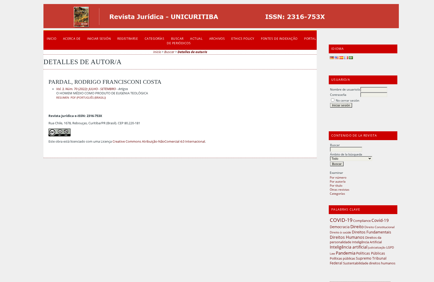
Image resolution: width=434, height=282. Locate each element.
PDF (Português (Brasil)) (88, 97)
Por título (336, 185)
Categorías (337, 193)
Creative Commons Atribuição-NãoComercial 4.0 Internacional (159, 141)
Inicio (52, 38)
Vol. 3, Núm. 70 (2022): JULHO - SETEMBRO (86, 89)
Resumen (62, 97)
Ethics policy (242, 38)
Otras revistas (339, 189)
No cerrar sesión (347, 100)
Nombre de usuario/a (345, 89)
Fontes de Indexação (279, 38)
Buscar (335, 145)
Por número (338, 177)
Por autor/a (338, 181)
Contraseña (338, 95)
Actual (196, 38)
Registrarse (127, 38)
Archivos (217, 38)
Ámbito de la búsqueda (346, 154)
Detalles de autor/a (192, 52)
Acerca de (72, 38)
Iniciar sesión (99, 38)
